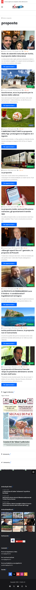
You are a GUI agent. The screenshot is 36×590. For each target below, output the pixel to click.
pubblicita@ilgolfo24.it (7, 565)
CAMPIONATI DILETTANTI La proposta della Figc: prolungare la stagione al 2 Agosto (17, 133)
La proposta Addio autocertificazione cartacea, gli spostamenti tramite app (17, 211)
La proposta (6, 172)
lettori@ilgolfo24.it (6, 553)
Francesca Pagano (7, 248)
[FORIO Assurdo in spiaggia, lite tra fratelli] (6, 515)
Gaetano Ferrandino (7, 51)
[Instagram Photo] (6, 475)
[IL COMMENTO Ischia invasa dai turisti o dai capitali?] (29, 529)
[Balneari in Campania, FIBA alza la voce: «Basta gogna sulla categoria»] (18, 522)
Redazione (5, 129)
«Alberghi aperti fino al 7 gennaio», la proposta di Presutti (17, 251)
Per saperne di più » (9, 66)
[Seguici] (33, 472)
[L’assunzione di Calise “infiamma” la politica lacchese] (18, 515)
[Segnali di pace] (29, 515)
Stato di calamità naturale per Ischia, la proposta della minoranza (17, 54)
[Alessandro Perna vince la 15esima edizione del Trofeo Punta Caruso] (6, 529)
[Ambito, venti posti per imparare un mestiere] (29, 522)
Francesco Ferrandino (8, 90)
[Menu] (2, 7)
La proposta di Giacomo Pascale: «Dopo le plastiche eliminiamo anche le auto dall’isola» (17, 371)
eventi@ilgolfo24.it (6, 559)
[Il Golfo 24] (18, 7)
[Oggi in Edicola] (18, 447)
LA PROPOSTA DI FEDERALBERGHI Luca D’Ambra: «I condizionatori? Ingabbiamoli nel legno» (16, 293)
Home (4, 18)
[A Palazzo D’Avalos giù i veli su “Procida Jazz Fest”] (18, 529)
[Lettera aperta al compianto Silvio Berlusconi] (6, 522)
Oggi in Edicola (5, 395)
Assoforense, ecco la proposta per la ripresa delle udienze (17, 93)
